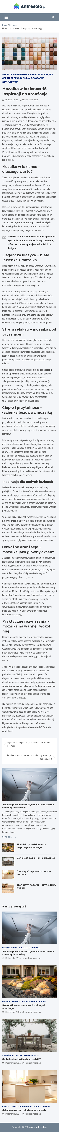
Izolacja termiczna (29, 948)
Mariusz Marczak (30, 99)
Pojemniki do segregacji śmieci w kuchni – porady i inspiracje (29, 744)
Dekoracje (37, 78)
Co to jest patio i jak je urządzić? (36, 858)
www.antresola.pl (38, 1127)
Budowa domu (9, 948)
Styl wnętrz (10, 82)
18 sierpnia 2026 (13, 958)
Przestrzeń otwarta (27, 1055)
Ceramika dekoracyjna (16, 78)
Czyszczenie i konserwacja (17, 1106)
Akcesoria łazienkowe (15, 74)
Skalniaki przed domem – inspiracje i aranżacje (31, 846)
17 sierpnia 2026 (13, 1063)
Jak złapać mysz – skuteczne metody (24, 1110)
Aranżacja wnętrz (41, 74)
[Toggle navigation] (6, 17)
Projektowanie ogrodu (33, 1002)
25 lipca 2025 (11, 99)
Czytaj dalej (7, 837)
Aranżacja (8, 1055)
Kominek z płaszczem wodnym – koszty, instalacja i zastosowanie (29, 757)
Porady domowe (41, 1106)
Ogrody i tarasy (11, 1002)
